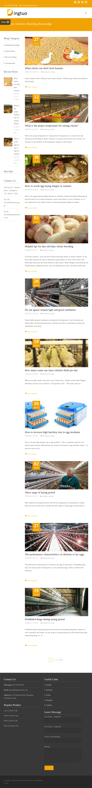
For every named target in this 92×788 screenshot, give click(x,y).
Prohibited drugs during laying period (45, 619)
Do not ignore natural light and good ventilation (50, 309)
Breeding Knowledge (49, 72)
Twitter (48, 695)
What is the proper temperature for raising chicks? (51, 125)
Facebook (49, 690)
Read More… (30, 388)
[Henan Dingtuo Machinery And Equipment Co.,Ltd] (17, 12)
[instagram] (86, 2)
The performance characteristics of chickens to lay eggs (54, 554)
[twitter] (78, 2)
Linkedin (49, 705)
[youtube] (82, 2)
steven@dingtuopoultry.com (30, 5)
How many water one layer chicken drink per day (51, 370)
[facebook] (75, 2)
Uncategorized (10, 63)
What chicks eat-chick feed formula (44, 68)
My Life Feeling (10, 57)
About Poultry (10, 51)
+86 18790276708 (12, 5)
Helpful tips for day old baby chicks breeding (49, 246)
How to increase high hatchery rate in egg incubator (52, 432)
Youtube (48, 685)
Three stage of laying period (40, 492)
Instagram (49, 700)
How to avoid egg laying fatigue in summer (48, 185)
